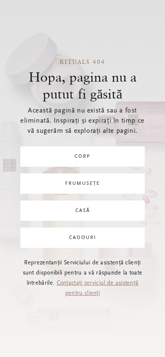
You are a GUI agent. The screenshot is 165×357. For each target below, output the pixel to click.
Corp (82, 156)
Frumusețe (82, 183)
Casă (82, 210)
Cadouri (82, 237)
